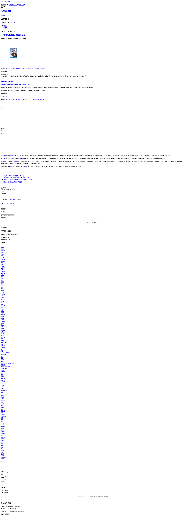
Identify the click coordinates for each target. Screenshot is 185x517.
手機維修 (3, 433)
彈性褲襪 (3, 411)
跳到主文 (3, 15)
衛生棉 (4, 166)
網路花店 (3, 376)
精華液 (2, 445)
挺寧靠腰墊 (3, 354)
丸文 (4, 133)
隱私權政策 (100, 496)
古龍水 (2, 450)
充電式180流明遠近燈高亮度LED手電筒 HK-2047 (15, 176)
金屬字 (2, 388)
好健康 (2, 328)
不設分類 (12, 22)
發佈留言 (3, 217)
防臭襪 (2, 256)
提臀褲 (2, 458)
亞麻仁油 (3, 332)
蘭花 (2, 351)
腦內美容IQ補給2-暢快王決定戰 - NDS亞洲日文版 (16, 177)
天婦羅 (2, 289)
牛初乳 (2, 335)
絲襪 (2, 412)
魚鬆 (2, 133)
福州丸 (2, 292)
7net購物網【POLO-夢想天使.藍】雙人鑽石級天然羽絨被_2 (18, 179)
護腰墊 (2, 359)
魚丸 (2, 287)
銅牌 (2, 387)
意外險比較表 (4, 342)
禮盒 (2, 280)
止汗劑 (2, 266)
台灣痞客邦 (6, 11)
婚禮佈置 (3, 378)
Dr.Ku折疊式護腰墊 (5, 352)
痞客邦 (10, 199)
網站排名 (3, 372)
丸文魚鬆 (3, 414)
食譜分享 (12, 203)
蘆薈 (2, 443)
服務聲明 (106, 496)
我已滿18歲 (3, 514)
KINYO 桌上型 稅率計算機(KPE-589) (12, 181)
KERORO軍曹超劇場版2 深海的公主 (12, 183)
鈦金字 (2, 397)
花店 (2, 375)
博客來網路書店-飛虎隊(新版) (14, 35)
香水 (2, 448)
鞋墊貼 (2, 269)
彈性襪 (2, 407)
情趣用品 (3, 426)
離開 (8, 514)
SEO (2, 373)
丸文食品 (14, 161)
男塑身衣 (20, 158)
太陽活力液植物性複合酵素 (7, 363)
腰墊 (2, 358)
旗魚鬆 (64, 161)
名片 (4, 28)
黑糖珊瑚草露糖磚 (5, 366)
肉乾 (2, 285)
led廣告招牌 (4, 390)
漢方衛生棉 (22, 166)
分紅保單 (3, 344)
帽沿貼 (2, 249)
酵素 (2, 339)
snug (2, 104)
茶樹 (2, 447)
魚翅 (2, 295)
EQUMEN (3, 457)
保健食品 (3, 330)
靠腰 (2, 356)
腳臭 (2, 252)
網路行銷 (3, 440)
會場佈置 (3, 380)
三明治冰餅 (3, 257)
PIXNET (81, 496)
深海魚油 (3, 337)
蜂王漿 (2, 333)
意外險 (2, 340)
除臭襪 (4, 155)
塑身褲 (2, 455)
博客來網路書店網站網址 (7, 81)
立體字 (2, 385)
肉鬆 (2, 278)
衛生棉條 (3, 437)
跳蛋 (2, 430)
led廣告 (2, 395)
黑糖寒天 (3, 365)
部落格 (5, 27)
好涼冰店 (3, 259)
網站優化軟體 (4, 368)
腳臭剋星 (13, 155)
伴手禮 (2, 282)
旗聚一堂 (3, 273)
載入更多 (3, 208)
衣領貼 (2, 247)
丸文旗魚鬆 (3, 416)
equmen (10, 158)
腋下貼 (2, 264)
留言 (14, 199)
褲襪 (2, 409)
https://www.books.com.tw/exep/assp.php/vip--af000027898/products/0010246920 (25, 68)
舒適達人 (11, 166)
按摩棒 (2, 428)
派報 (2, 383)
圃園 (2, 452)
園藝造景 (3, 345)
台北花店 (3, 382)
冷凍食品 (3, 294)
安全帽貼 (3, 261)
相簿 (4, 25)
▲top (2, 205)
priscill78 (3, 191)
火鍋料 (2, 290)
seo (1, 442)
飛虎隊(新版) (4, 96)
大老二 (2, 419)
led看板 (2, 398)
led (1, 393)
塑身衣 (2, 128)
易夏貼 (2, 262)
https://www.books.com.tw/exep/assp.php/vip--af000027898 (15, 84)
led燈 (2, 392)
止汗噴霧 (3, 268)
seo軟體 (2, 370)
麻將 (2, 418)
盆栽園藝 (3, 347)
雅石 (2, 349)
